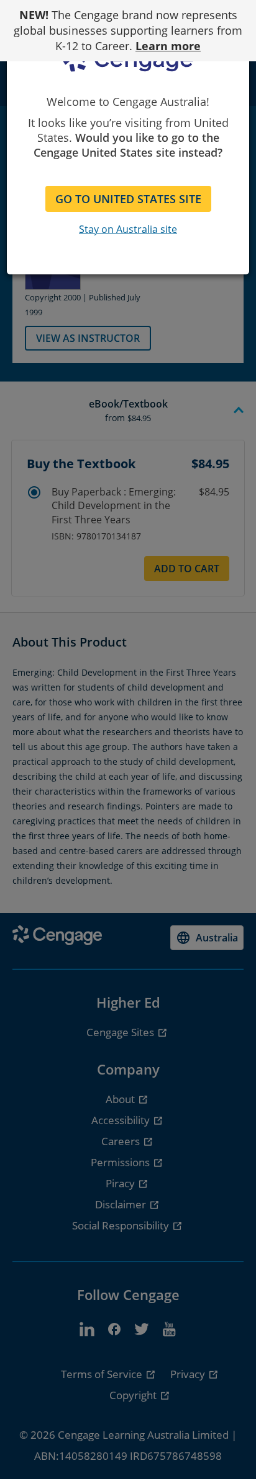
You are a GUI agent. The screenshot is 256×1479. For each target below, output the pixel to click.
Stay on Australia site (128, 229)
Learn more (168, 45)
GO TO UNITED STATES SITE (128, 198)
